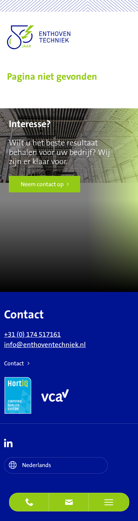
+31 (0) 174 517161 (32, 335)
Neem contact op (42, 184)
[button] (69, 502)
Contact (14, 363)
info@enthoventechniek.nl (45, 345)
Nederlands (36, 465)
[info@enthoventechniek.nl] (69, 502)
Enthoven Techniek (58, 37)
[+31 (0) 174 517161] (29, 502)
